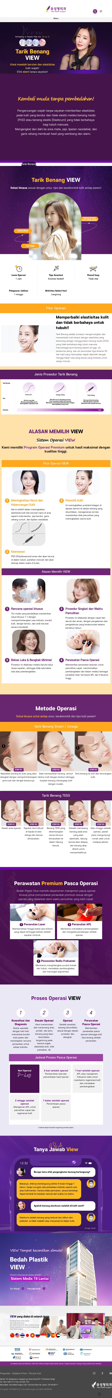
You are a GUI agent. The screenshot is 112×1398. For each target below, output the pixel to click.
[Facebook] (102, 1374)
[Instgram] (94, 1374)
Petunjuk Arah (35, 1373)
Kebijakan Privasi (19, 1373)
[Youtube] (110, 1374)
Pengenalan (5, 1373)
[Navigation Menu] (101, 11)
